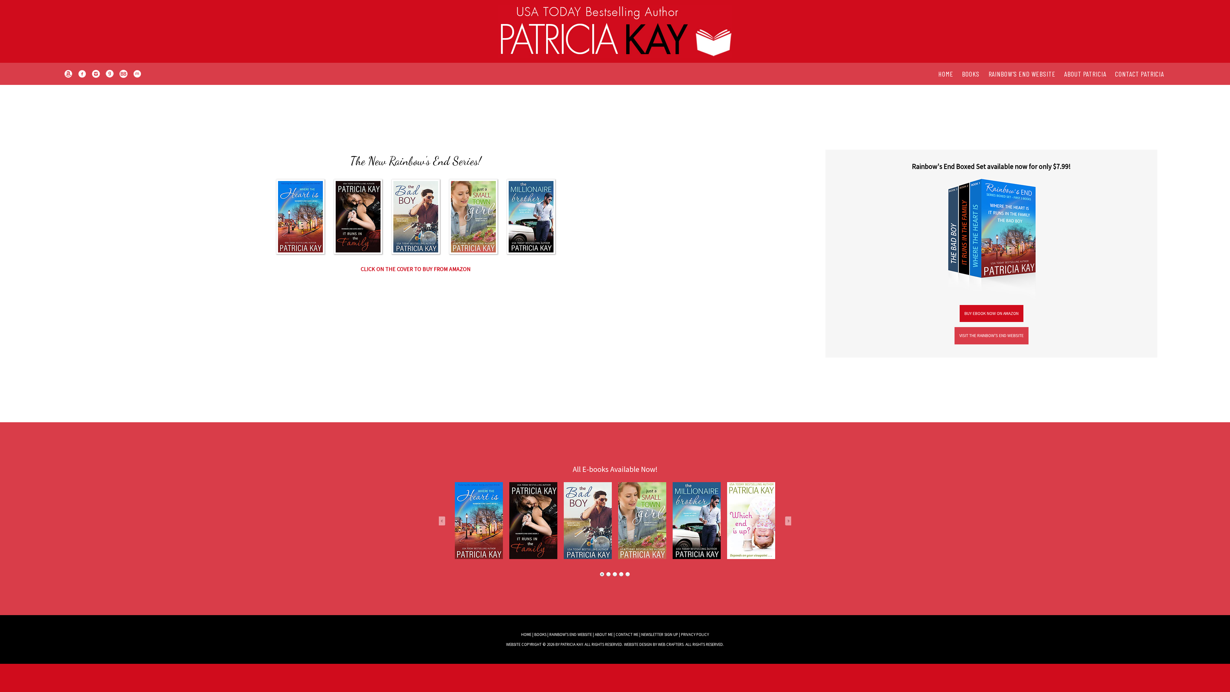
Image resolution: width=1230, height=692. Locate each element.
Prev (444, 520)
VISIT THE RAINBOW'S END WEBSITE (991, 335)
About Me (604, 634)
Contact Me (627, 634)
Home (945, 74)
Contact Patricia (1139, 74)
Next (786, 520)
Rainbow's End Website (1021, 74)
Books (970, 74)
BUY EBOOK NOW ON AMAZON (991, 313)
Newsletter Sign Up (659, 634)
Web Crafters (671, 644)
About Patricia (1085, 74)
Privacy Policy (695, 634)
